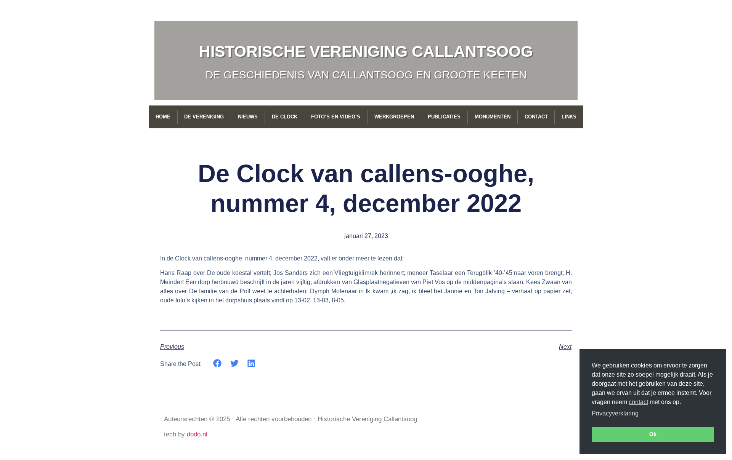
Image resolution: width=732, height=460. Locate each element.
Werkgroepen (394, 117)
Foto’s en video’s (335, 117)
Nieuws (248, 117)
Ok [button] (653, 434)
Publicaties (444, 117)
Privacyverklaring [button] (615, 413)
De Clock (284, 117)
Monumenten (492, 117)
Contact (536, 117)
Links (569, 117)
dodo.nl (197, 434)
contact (638, 402)
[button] (217, 363)
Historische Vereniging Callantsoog (366, 51)
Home (163, 117)
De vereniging (204, 117)
